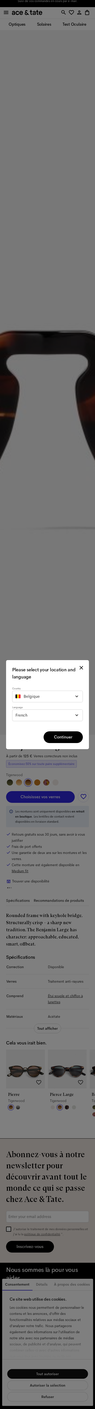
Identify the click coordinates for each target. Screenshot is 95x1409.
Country (16, 688)
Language (17, 707)
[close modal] (81, 667)
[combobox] (47, 696)
